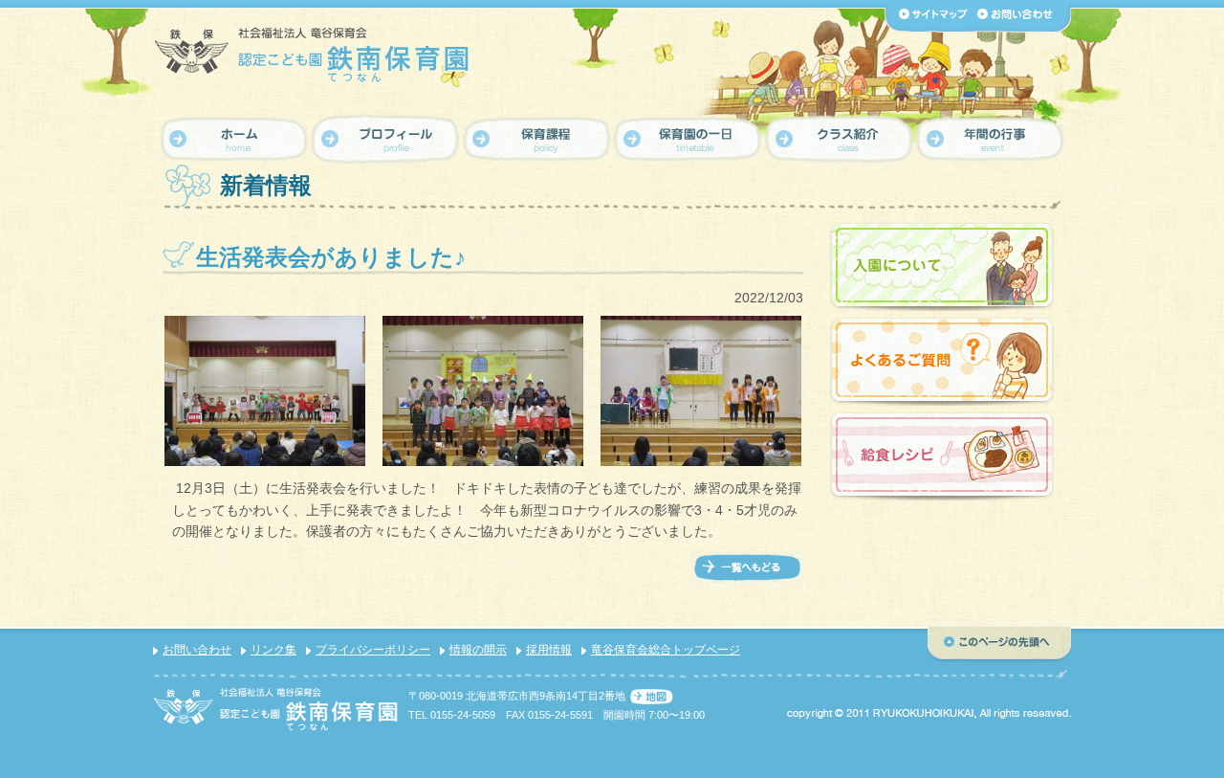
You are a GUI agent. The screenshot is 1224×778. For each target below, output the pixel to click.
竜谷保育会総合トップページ (665, 649)
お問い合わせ (197, 649)
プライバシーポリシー (373, 649)
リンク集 (273, 649)
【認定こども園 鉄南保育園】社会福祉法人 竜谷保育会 (313, 54)
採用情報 (549, 649)
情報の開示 (478, 649)
